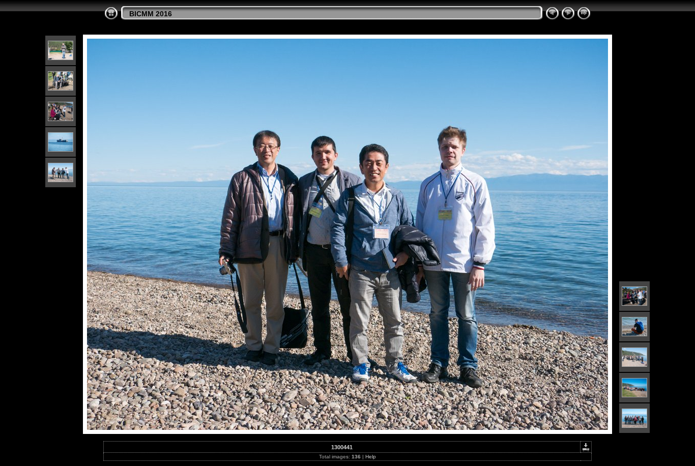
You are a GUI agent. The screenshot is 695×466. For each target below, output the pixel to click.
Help (370, 456)
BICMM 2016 (150, 14)
